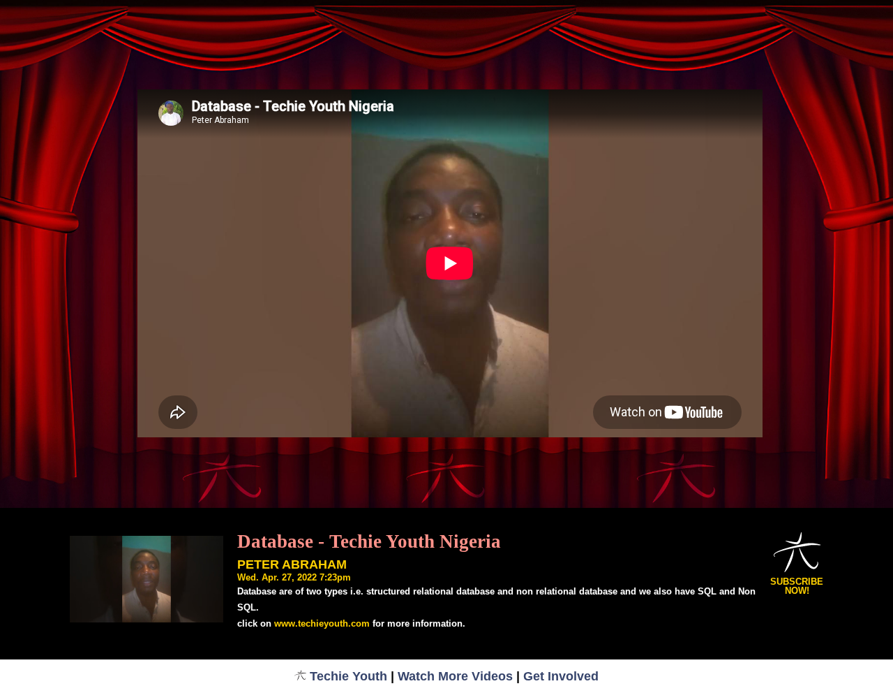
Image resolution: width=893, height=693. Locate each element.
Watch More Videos (455, 676)
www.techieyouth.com (322, 623)
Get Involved (561, 676)
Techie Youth (348, 676)
